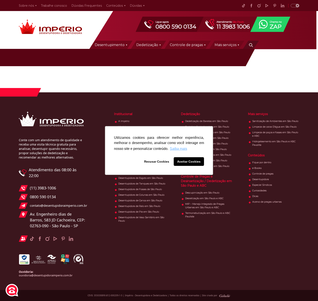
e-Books (257, 168)
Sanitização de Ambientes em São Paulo (275, 121)
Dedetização (147, 45)
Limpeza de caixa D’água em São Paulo (274, 126)
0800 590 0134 (43, 196)
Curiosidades (259, 190)
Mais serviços (225, 45)
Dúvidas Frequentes (86, 5)
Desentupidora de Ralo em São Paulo (139, 206)
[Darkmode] (293, 5)
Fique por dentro (261, 162)
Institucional (123, 114)
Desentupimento (110, 45)
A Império (123, 121)
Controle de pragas (186, 45)
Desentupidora (260, 179)
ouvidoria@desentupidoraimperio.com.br (45, 275)
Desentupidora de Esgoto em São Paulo (140, 177)
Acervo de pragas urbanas (267, 201)
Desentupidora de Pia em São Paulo (138, 211)
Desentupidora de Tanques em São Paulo (141, 183)
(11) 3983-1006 (43, 188)
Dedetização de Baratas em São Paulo (206, 121)
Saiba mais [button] (178, 148)
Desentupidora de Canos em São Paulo (140, 200)
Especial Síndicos (262, 184)
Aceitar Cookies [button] (189, 161)
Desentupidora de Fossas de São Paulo (140, 189)
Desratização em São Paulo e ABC (204, 198)
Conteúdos (114, 5)
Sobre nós (26, 5)
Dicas (255, 196)
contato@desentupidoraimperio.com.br (57, 205)
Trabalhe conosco (54, 5)
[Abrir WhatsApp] (307, 290)
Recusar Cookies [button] (156, 161)
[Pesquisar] (251, 45)
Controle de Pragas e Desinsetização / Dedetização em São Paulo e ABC (206, 181)
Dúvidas (136, 5)
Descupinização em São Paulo (202, 192)
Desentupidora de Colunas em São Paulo (141, 194)
